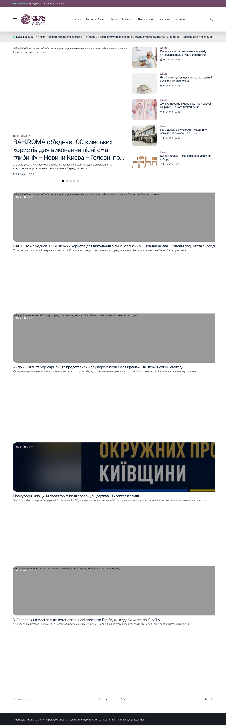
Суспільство (145, 19)
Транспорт (128, 19)
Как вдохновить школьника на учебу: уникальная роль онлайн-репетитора (183, 53)
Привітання (163, 19)
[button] (63, 181)
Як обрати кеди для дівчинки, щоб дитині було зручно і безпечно (186, 79)
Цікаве (114, 19)
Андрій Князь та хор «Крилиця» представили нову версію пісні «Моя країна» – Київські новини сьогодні (98, 367)
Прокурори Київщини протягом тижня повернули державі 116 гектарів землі (76, 496)
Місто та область (96, 19)
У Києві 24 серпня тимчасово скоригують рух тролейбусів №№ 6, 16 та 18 (115, 36)
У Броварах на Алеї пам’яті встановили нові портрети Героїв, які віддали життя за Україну (86, 620)
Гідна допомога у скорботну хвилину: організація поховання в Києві (183, 131)
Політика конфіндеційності (131, 719)
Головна (77, 19)
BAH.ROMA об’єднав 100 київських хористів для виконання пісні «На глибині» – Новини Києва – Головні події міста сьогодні (70, 153)
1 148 (124, 699)
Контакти (179, 19)
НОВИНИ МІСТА (21, 136)
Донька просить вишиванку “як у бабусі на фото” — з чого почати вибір (185, 105)
